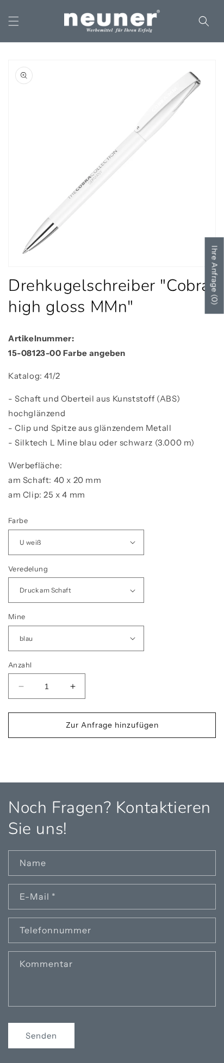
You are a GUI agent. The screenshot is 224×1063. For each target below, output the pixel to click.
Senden (41, 1035)
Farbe (18, 520)
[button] (14, 21)
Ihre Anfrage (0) (215, 275)
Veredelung (28, 568)
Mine (17, 616)
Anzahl (20, 664)
